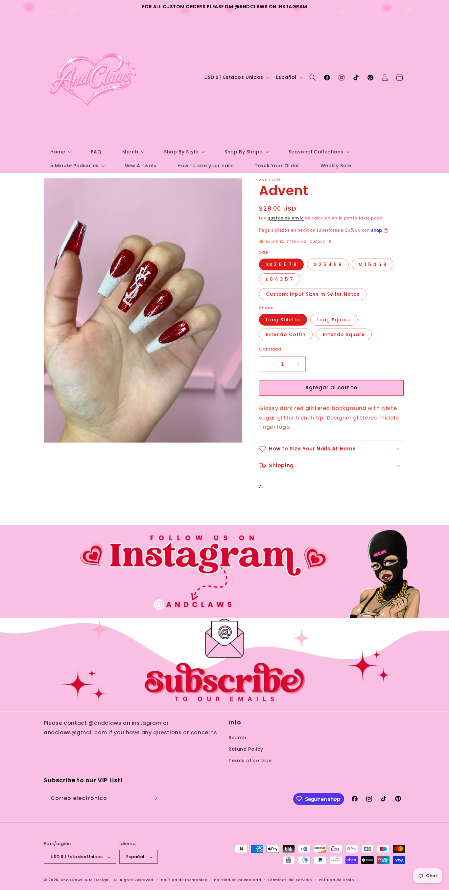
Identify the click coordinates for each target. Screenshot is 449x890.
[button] (60, 152)
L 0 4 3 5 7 (279, 279)
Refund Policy (245, 748)
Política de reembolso (184, 879)
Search (237, 737)
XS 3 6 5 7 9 (281, 264)
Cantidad (270, 349)
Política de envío (336, 879)
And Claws (72, 880)
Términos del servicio (290, 879)
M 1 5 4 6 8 (373, 264)
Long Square (334, 319)
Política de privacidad (237, 879)
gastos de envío (286, 218)
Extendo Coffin (286, 334)
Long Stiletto (283, 319)
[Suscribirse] (154, 798)
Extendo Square (344, 334)
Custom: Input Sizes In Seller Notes (313, 294)
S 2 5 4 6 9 (328, 264)
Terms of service (250, 760)
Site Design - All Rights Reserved (119, 880)
